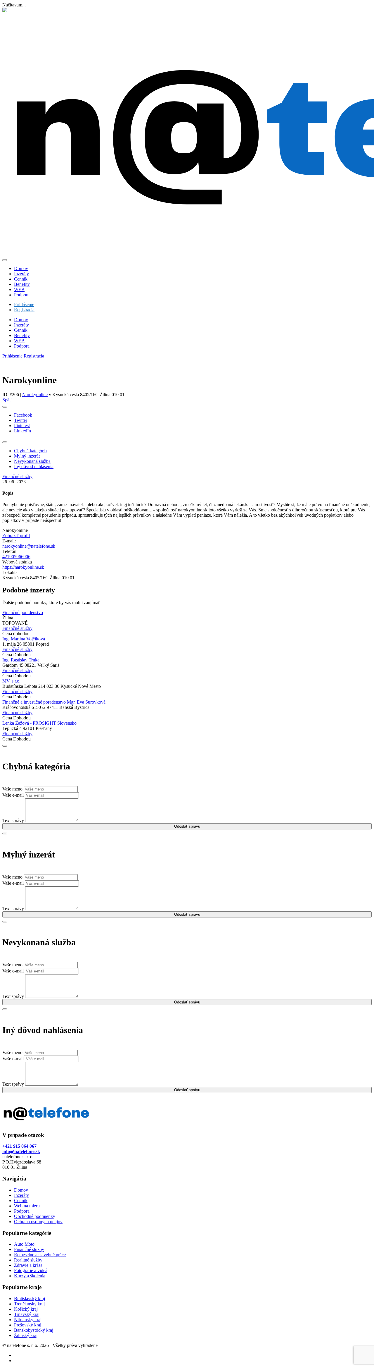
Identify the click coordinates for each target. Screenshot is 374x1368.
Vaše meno (12, 788)
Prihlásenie (12, 355)
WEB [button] (19, 289)
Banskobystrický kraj (33, 1330)
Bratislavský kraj (29, 1298)
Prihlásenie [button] (24, 304)
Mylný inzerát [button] (27, 455)
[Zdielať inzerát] (4, 407)
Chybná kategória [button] (30, 450)
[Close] (4, 260)
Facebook (23, 415)
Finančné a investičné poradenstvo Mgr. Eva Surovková (53, 702)
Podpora (22, 345)
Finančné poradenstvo (22, 612)
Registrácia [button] (24, 309)
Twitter (20, 420)
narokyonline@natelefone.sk (28, 546)
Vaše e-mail (13, 795)
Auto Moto (24, 1244)
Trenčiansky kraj (29, 1303)
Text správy (13, 820)
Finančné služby (29, 1249)
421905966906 (16, 556)
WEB (19, 340)
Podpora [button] (22, 294)
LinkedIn (22, 430)
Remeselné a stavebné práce (40, 1254)
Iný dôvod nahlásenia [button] (33, 466)
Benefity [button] (22, 284)
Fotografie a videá (30, 1270)
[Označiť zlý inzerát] (4, 442)
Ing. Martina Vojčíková (23, 638)
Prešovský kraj (27, 1324)
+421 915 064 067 (19, 1146)
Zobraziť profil (16, 535)
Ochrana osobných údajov (38, 1221)
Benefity (22, 335)
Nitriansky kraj (27, 1319)
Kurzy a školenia (29, 1275)
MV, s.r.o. (11, 680)
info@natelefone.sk (21, 1151)
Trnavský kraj (26, 1314)
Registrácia (34, 355)
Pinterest (22, 425)
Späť (6, 399)
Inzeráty (21, 324)
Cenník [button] (20, 278)
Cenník (20, 330)
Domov (21, 319)
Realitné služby (28, 1259)
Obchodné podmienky (34, 1216)
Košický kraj (26, 1309)
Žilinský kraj (25, 1335)
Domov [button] (21, 268)
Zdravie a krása (28, 1265)
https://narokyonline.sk (23, 567)
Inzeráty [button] (21, 273)
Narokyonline (35, 394)
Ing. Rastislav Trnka (20, 659)
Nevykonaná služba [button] (32, 461)
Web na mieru (27, 1205)
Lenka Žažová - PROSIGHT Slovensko (39, 723)
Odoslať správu (187, 826)
